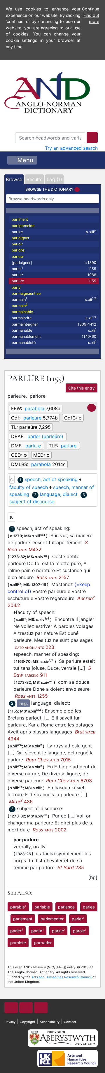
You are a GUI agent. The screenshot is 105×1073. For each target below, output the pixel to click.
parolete (18, 942)
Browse (14, 179)
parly (16, 287)
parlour (18, 256)
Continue (90, 8)
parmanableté (54, 342)
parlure (54, 281)
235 (70, 867)
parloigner (20, 238)
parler (78, 918)
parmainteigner (54, 324)
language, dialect (59, 494)
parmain (54, 299)
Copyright (27, 1022)
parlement (22, 918)
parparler (43, 942)
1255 (31, 696)
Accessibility (50, 1022)
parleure (32, 418)
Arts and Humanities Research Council (62, 977)
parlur (54, 268)
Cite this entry (81, 387)
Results (34, 179)
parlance (66, 906)
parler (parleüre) (45, 436)
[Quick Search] (92, 137)
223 (34, 647)
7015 (48, 760)
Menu (24, 160)
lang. (23, 703)
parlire (54, 231)
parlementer (52, 918)
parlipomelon (23, 226)
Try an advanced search (71, 148)
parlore (18, 250)
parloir (17, 244)
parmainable (22, 312)
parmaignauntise (26, 293)
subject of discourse (31, 501)
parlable (42, 906)
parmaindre (54, 317)
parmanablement (54, 336)
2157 (52, 577)
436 (21, 801)
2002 (49, 830)
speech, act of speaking (51, 479)
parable (18, 906)
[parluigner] (54, 262)
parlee (89, 906)
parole (79, 930)
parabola (34, 408)
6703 (69, 780)
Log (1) (54, 179)
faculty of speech (28, 487)
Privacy (9, 1022)
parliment (20, 219)
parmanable (54, 330)
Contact (70, 1022)
